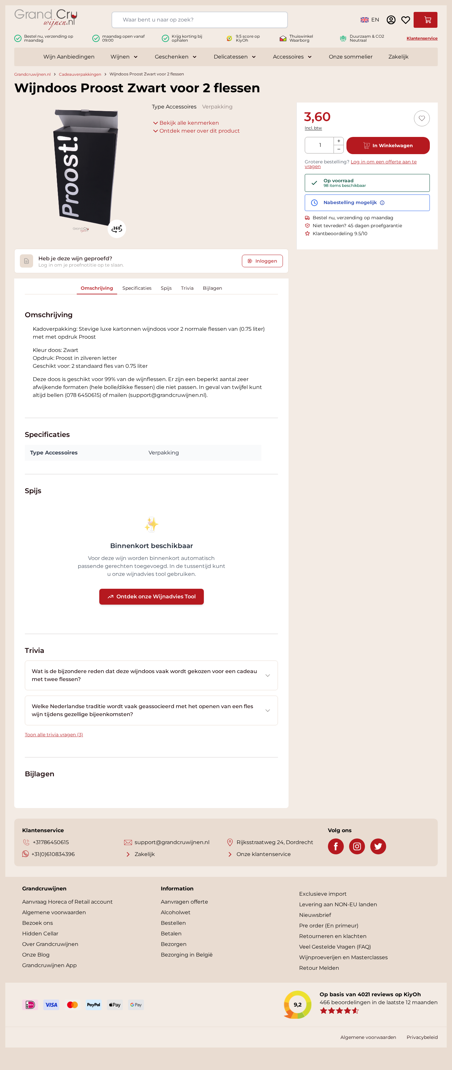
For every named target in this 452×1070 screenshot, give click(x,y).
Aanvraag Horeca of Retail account (67, 902)
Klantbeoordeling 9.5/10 (340, 233)
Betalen (171, 933)
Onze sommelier (351, 57)
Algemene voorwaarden (54, 912)
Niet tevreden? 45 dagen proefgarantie (357, 226)
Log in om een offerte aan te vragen (361, 164)
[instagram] (357, 846)
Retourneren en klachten (333, 936)
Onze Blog (36, 955)
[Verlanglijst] (405, 19)
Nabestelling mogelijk (351, 202)
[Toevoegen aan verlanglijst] (422, 118)
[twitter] (378, 846)
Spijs (166, 288)
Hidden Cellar (40, 933)
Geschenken (172, 57)
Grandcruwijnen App (49, 965)
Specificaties (137, 288)
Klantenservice (422, 38)
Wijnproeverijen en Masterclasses (343, 957)
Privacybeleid (422, 1037)
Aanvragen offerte (184, 902)
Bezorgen (174, 944)
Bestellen (173, 923)
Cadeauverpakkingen (80, 74)
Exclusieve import (323, 894)
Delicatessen (231, 57)
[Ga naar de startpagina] (46, 19)
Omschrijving (97, 288)
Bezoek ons (37, 923)
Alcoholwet (176, 912)
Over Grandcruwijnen (50, 944)
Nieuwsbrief (315, 915)
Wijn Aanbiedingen (69, 57)
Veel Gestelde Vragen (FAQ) (335, 947)
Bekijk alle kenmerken (189, 123)
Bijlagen (212, 288)
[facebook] (336, 846)
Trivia (187, 288)
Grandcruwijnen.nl (32, 74)
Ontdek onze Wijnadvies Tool (156, 596)
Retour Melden (319, 968)
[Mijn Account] (391, 19)
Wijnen (120, 57)
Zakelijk (398, 57)
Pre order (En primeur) (328, 925)
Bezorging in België (187, 955)
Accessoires (288, 57)
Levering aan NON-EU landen (338, 904)
